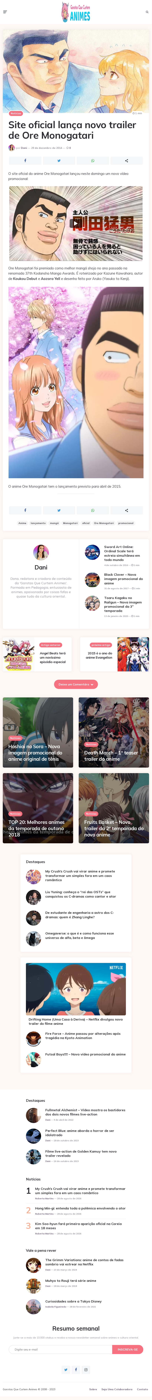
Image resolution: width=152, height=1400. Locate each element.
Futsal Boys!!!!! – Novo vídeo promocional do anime (85, 1054)
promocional (125, 523)
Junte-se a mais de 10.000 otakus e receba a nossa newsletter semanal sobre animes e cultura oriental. (76, 1337)
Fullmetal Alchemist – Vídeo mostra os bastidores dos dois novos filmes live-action (85, 1112)
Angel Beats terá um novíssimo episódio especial (53, 657)
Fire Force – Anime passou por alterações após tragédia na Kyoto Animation (83, 1035)
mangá (54, 523)
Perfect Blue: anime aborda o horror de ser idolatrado (79, 1133)
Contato (142, 1389)
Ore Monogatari (104, 523)
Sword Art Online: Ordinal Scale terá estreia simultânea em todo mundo (122, 553)
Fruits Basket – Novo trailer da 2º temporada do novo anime (113, 828)
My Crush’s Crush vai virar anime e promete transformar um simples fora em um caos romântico (80, 875)
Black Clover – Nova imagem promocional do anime (123, 578)
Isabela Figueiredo (55, 1306)
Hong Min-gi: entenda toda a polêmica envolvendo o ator (80, 1208)
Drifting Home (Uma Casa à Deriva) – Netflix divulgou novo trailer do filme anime (76, 1021)
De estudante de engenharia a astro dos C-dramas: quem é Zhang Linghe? (79, 914)
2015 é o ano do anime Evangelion (99, 655)
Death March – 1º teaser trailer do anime (111, 756)
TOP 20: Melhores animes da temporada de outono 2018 (36, 828)
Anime (22, 523)
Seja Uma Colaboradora (116, 1389)
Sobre (93, 1389)
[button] (76, 223)
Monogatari (70, 523)
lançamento (38, 523)
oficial (86, 523)
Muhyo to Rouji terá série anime (70, 1281)
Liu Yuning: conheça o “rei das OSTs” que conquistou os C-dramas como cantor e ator (80, 894)
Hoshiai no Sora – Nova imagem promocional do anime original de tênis (35, 752)
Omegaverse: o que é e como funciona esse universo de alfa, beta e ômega (79, 935)
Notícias (16, 113)
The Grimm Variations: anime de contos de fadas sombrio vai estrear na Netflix (84, 1262)
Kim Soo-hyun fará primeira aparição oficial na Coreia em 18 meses (78, 1226)
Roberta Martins (44, 1198)
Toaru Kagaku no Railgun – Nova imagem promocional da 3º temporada (123, 604)
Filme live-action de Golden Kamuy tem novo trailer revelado (81, 1153)
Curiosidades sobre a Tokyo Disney (73, 1301)
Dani (24, 147)
